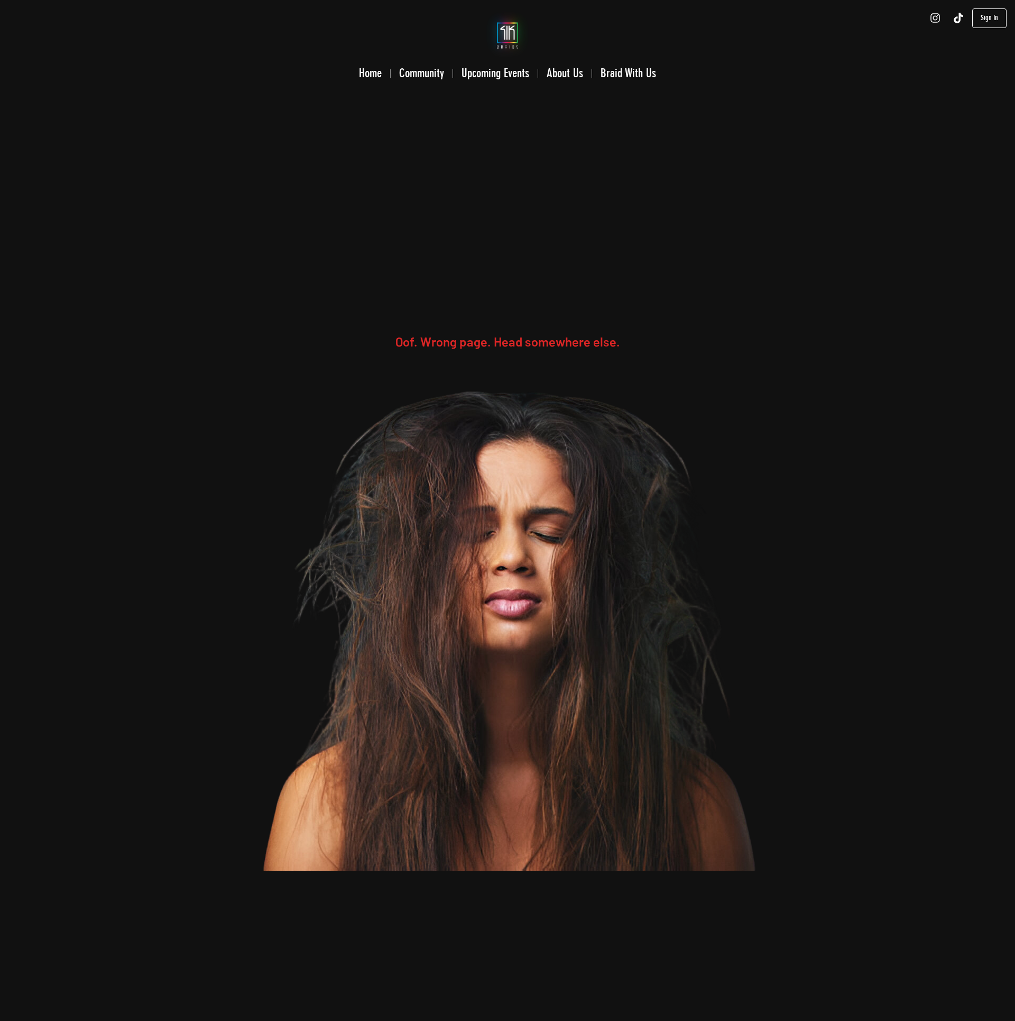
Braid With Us (628, 73)
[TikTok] (958, 18)
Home (370, 73)
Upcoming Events (495, 73)
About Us (565, 73)
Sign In (989, 17)
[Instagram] (935, 18)
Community (421, 73)
